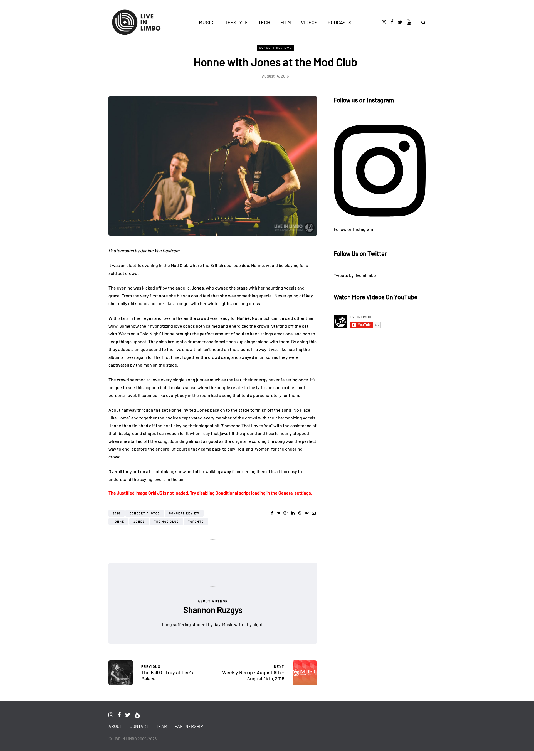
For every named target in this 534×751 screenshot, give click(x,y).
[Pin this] (299, 513)
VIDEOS (309, 22)
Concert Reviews (275, 47)
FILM (285, 22)
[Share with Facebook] (271, 513)
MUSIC (206, 22)
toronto (196, 521)
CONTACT (139, 726)
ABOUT (115, 726)
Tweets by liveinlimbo (355, 275)
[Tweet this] (278, 513)
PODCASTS (340, 22)
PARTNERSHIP (189, 726)
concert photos (145, 513)
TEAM (161, 726)
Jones (139, 521)
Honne (118, 521)
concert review (184, 513)
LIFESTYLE (235, 22)
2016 (116, 513)
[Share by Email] (313, 513)
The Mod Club (166, 521)
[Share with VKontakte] (306, 513)
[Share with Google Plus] (285, 513)
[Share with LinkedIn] (292, 513)
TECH (264, 22)
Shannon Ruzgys (213, 610)
